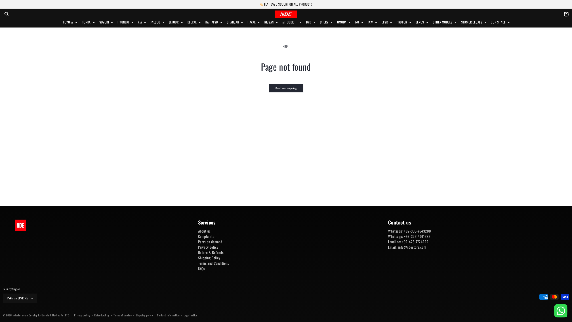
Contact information (168, 315)
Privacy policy (208, 247)
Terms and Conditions (213, 263)
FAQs (201, 268)
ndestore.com (20, 315)
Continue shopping (286, 88)
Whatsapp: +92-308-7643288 (409, 231)
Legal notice (190, 315)
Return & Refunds (211, 252)
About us (204, 231)
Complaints (206, 236)
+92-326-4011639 (417, 236)
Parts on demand (210, 241)
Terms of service (123, 315)
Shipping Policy (209, 258)
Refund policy (101, 315)
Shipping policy (144, 315)
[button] (7, 14)
